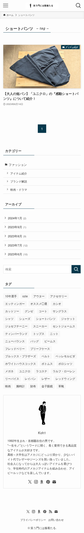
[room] (42, 482)
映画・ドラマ (18, 189)
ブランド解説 (18, 181)
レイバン (30, 378)
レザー (46, 378)
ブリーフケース (40, 348)
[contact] (54, 482)
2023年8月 (17, 236)
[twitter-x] (30, 482)
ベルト (46, 356)
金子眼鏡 (47, 386)
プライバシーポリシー (33, 520)
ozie (25, 296)
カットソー (12, 311)
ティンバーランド (16, 333)
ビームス (50, 341)
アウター (39, 296)
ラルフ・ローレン (64, 371)
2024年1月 (17, 218)
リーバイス (12, 378)
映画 (8, 386)
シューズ (24, 319)
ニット (54, 333)
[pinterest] (48, 482)
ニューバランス (15, 341)
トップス (38, 333)
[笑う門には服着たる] (42, 5)
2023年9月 (17, 227)
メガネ (9, 371)
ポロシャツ (65, 363)
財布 (33, 386)
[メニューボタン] (5, 5)
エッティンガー (15, 304)
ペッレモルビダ (65, 356)
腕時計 (20, 386)
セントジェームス (64, 326)
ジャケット (68, 319)
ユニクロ (24, 371)
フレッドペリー (15, 348)
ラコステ (41, 371)
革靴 (61, 386)
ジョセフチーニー (16, 326)
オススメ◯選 (38, 304)
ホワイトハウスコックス (20, 363)
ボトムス (47, 363)
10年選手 (11, 296)
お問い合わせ (56, 520)
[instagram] (36, 482)
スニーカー (40, 326)
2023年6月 (18, 254)
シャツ (9, 319)
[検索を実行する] (76, 269)
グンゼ (29, 311)
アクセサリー (58, 296)
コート (43, 311)
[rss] (50, 512)
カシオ (57, 304)
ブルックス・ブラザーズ (20, 356)
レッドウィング (65, 378)
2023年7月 (18, 245)
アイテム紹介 (18, 173)
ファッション (18, 164)
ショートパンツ (46, 319)
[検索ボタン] (78, 5)
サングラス (60, 311)
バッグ (34, 341)
